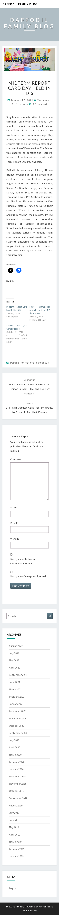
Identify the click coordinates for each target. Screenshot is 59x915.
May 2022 (14, 660)
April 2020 (14, 747)
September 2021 (18, 674)
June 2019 (14, 820)
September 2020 (18, 733)
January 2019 (16, 856)
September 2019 (18, 798)
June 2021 (14, 682)
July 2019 (14, 812)
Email (14, 523)
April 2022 (14, 667)
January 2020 (16, 769)
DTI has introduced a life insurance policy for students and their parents (29, 408)
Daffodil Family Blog (19, 4)
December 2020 (17, 711)
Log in (12, 888)
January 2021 (16, 703)
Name (14, 507)
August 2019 (16, 805)
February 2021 (17, 696)
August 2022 (16, 645)
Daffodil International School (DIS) (30, 362)
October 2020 (16, 725)
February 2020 (17, 762)
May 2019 (14, 827)
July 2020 (14, 740)
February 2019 (17, 849)
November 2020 (18, 718)
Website (15, 538)
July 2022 (14, 653)
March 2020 (15, 754)
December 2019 (17, 776)
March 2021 (15, 689)
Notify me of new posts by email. (28, 576)
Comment (16, 459)
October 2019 (16, 790)
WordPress (45, 906)
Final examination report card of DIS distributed (40, 310)
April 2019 (14, 834)
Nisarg (34, 910)
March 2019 (15, 841)
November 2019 (18, 783)
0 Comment (39, 104)
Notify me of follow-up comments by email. (23, 561)
